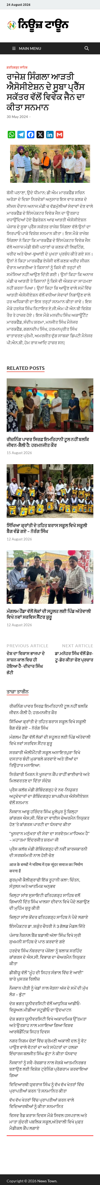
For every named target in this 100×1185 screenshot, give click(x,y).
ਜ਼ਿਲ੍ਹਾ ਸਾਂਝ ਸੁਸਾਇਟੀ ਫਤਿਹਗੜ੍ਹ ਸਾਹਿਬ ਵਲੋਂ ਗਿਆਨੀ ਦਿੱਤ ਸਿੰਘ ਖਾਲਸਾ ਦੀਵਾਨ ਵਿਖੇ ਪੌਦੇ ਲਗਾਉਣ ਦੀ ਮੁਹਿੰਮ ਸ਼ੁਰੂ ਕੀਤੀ (49, 902)
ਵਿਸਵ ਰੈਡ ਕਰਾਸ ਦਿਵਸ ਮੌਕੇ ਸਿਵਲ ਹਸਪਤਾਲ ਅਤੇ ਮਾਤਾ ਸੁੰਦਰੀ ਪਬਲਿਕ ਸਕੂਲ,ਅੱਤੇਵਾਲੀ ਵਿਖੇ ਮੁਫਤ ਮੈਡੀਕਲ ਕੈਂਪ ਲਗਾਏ (48, 1122)
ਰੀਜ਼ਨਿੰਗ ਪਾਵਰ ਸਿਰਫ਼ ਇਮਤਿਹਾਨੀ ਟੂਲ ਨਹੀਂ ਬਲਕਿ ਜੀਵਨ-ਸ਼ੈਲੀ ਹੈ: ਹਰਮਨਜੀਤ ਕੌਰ (48, 442)
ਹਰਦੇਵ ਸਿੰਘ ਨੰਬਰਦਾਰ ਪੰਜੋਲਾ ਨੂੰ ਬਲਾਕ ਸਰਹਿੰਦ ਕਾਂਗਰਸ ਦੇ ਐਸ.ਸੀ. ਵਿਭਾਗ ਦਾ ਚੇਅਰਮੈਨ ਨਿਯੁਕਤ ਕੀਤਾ (47, 957)
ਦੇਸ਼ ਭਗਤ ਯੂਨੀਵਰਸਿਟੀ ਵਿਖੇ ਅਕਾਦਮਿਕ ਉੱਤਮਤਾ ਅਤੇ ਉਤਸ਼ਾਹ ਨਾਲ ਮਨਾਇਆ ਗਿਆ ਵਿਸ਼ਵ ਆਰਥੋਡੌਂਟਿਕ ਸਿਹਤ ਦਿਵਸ (48, 1025)
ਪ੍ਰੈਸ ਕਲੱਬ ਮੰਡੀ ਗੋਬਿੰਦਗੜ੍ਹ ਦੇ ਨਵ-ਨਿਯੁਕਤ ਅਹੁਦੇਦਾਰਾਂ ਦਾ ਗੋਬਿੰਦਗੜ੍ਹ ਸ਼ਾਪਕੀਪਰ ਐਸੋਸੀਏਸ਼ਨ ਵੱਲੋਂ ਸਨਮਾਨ (49, 796)
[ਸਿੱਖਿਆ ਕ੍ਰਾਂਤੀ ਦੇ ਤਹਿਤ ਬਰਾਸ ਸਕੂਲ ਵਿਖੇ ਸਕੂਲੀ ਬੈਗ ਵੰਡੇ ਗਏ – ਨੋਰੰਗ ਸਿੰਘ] (50, 492)
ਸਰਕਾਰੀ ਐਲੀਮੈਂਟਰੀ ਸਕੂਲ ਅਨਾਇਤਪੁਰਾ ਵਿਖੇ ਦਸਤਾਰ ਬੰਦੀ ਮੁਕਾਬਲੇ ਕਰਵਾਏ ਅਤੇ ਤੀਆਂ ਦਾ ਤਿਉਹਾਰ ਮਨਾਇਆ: (44, 759)
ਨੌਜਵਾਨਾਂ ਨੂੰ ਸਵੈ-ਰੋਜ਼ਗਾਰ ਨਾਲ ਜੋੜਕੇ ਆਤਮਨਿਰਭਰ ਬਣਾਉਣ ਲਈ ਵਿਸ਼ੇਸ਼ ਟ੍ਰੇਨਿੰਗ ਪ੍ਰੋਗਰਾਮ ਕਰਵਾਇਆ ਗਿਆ (48, 1069)
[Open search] (87, 48)
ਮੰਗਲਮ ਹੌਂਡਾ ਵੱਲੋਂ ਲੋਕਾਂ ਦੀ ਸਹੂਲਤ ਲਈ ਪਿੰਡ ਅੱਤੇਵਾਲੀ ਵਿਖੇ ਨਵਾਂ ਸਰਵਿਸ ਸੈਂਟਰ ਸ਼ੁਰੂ (49, 614)
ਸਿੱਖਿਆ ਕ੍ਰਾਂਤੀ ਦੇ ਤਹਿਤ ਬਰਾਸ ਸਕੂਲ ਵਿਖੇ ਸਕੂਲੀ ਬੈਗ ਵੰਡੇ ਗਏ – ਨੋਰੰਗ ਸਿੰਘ (47, 528)
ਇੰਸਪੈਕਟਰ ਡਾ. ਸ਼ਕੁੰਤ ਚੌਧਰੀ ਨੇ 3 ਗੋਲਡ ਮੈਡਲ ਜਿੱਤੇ (47, 926)
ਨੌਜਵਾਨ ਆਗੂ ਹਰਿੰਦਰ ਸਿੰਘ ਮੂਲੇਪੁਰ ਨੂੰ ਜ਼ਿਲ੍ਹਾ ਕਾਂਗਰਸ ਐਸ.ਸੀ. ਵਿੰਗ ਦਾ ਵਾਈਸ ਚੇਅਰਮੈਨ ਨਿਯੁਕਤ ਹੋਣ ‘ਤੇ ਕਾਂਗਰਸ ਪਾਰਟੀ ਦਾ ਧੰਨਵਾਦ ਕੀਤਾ (49, 818)
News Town (47, 1181)
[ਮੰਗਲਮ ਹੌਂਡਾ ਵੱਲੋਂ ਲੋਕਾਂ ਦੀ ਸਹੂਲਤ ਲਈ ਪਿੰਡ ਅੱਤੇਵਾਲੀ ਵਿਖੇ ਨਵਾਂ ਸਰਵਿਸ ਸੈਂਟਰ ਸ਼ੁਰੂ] (50, 578)
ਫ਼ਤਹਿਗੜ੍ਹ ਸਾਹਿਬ (17, 67)
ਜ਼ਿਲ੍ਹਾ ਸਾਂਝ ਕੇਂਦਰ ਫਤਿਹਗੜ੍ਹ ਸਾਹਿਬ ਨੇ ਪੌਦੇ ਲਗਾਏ (48, 917)
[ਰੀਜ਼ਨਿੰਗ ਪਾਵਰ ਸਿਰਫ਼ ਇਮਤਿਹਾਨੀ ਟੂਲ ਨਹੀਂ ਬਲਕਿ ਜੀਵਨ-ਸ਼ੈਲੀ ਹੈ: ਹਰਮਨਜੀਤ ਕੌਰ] (50, 406)
